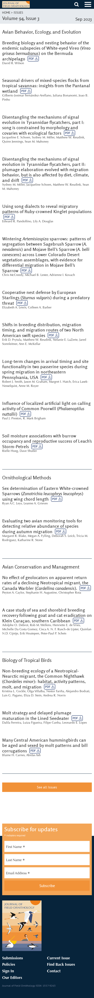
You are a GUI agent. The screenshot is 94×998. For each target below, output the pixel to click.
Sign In (8, 971)
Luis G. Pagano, (12, 695)
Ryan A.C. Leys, (12, 503)
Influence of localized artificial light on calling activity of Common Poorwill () (46, 408)
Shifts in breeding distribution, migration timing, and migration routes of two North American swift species (43, 330)
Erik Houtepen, (30, 633)
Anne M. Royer (29, 386)
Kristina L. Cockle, (14, 691)
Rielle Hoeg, (10, 451)
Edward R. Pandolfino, (17, 221)
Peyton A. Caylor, (13, 592)
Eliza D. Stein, (33, 695)
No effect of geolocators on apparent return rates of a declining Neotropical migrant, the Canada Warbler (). (45, 583)
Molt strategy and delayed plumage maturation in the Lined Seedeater (36, 715)
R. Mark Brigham (34, 418)
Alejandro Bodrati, (78, 691)
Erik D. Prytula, (12, 340)
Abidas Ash (33, 755)
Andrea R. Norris (54, 695)
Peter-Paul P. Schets (53, 633)
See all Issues (47, 787)
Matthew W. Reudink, (70, 137)
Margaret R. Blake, (14, 536)
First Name (15, 847)
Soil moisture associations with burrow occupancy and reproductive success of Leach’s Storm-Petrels (47, 441)
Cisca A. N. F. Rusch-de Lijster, (59, 629)
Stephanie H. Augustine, (42, 592)
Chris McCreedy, (13, 275)
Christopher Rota (70, 592)
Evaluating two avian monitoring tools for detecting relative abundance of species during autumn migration (42, 526)
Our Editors (12, 978)
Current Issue (58, 958)
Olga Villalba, (36, 691)
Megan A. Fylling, (39, 536)
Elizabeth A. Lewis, (14, 307)
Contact (54, 971)
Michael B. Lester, (37, 275)
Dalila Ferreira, (12, 723)
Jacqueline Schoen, (39, 185)
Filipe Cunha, (52, 723)
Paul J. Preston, (12, 418)
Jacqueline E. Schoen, (16, 137)
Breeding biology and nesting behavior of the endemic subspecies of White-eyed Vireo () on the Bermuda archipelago (46, 51)
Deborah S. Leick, (64, 536)
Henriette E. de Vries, (67, 625)
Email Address (18, 873)
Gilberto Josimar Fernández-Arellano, (27, 95)
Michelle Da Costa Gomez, (20, 629)
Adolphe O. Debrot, (15, 625)
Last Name (15, 860)
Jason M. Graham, (36, 382)
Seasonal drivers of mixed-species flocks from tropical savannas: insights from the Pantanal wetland (46, 86)
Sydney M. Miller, (43, 137)
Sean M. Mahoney (37, 141)
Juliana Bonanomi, (65, 95)
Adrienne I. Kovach (62, 275)
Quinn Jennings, (13, 141)
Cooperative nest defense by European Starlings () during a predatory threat (45, 298)
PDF (32, 59)
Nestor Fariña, (55, 691)
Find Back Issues (61, 965)
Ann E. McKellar (29, 344)
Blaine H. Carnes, (14, 755)
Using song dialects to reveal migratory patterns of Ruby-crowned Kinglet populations (47, 208)
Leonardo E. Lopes (74, 723)
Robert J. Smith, (12, 382)
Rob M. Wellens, (41, 625)
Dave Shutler (28, 451)
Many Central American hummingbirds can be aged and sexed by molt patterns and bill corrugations (45, 745)
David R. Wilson (13, 63)
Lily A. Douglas (43, 221)
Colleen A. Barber (40, 307)
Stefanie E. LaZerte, (65, 340)
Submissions (12, 958)
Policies (8, 965)
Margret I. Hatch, (60, 382)
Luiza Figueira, (33, 723)
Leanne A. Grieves (36, 503)
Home (6, 12)
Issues (18, 12)
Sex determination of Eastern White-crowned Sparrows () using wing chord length (45, 493)
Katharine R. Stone (30, 540)
